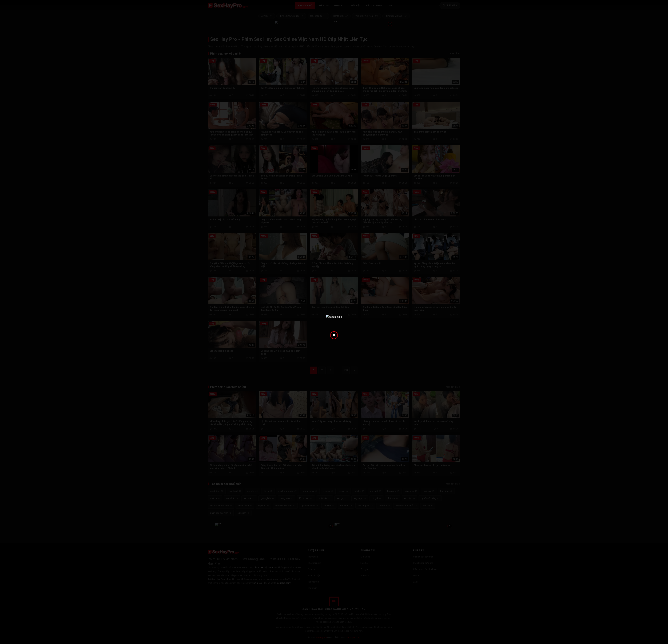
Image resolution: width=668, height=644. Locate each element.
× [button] (334, 335)
